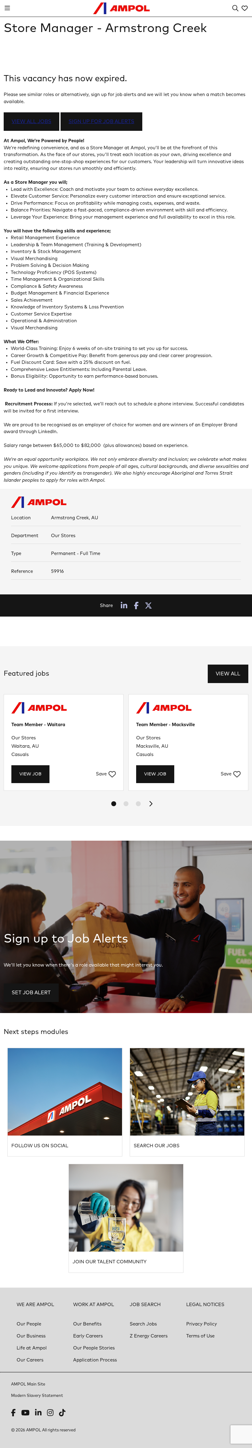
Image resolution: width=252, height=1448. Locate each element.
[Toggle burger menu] (7, 8)
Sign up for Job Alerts (101, 121)
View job (30, 774)
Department (24, 535)
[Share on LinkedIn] (124, 605)
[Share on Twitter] (148, 605)
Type (16, 553)
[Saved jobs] (244, 8)
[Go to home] (121, 8)
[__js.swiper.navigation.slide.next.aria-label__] (150, 803)
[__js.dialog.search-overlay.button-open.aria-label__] (235, 8)
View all (228, 673)
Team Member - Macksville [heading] (165, 724)
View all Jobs (31, 121)
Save (101, 774)
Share (106, 605)
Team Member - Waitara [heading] (38, 724)
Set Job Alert (31, 992)
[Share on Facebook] (136, 605)
